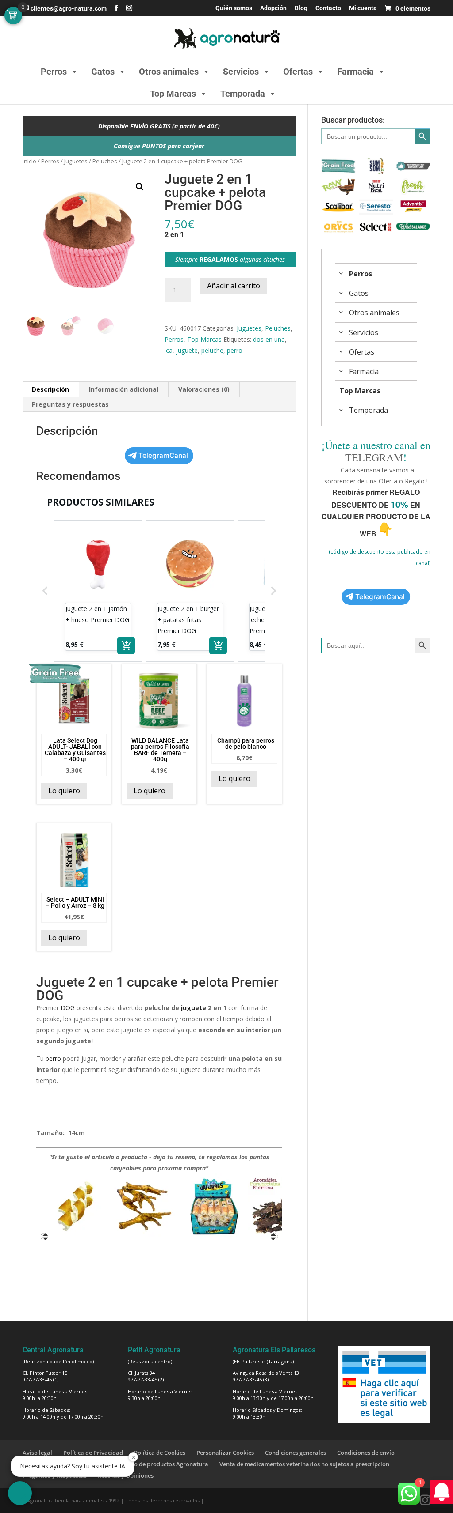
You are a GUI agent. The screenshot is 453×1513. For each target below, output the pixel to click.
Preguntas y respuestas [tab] (70, 404)
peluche (212, 350)
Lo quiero (64, 791)
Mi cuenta (363, 8)
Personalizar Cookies (225, 1452)
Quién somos (233, 8)
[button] (140, 187)
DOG (68, 1008)
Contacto (328, 8)
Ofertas (298, 71)
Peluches (104, 161)
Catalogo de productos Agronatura (160, 1464)
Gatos (103, 71)
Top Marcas (173, 93)
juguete (187, 350)
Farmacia (355, 71)
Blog (301, 8)
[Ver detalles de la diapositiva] (75, 1206)
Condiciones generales (295, 1452)
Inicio (29, 161)
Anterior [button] (44, 1236)
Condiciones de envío (366, 1452)
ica (169, 350)
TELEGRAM (374, 457)
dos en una (269, 339)
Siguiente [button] (274, 1236)
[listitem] (98, 591)
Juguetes (76, 161)
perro (234, 350)
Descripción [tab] (50, 389)
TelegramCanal (163, 455)
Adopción (273, 8)
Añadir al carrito (233, 286)
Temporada (242, 93)
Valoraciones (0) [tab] (204, 389)
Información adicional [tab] (123, 389)
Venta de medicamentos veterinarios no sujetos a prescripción (304, 1464)
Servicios (241, 71)
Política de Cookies (159, 1452)
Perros (54, 71)
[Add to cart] (126, 645)
